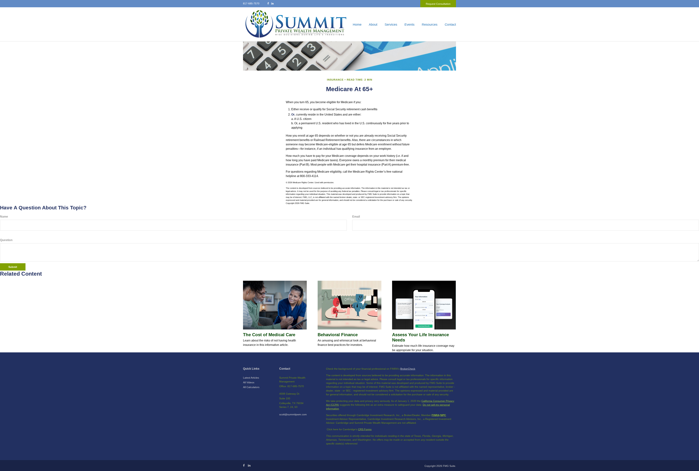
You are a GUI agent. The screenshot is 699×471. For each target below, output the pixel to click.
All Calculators (251, 387)
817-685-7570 (251, 3)
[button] (373, 24)
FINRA (435, 415)
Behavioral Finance (338, 334)
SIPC (443, 415)
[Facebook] (268, 3)
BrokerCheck (407, 368)
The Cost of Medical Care (269, 334)
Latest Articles (251, 377)
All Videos (248, 382)
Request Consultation (438, 3)
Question (6, 240)
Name (4, 216)
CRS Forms (365, 429)
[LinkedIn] (272, 3)
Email (356, 216)
